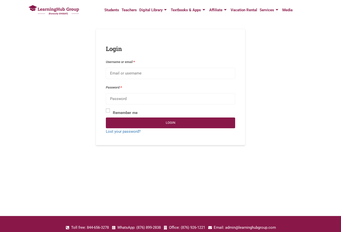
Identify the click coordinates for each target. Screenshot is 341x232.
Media (287, 10)
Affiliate (215, 10)
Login (170, 122)
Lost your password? (123, 131)
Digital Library (151, 10)
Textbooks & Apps (186, 10)
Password (114, 87)
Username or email (120, 62)
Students (111, 10)
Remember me (125, 112)
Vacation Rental (244, 10)
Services (267, 10)
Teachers (129, 10)
